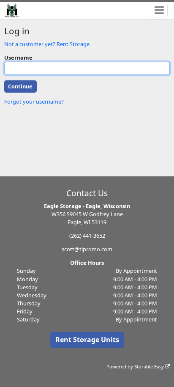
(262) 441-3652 (87, 235)
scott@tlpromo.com (87, 249)
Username (18, 57)
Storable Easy (149, 366)
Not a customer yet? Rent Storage (47, 44)
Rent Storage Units (87, 339)
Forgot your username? (34, 101)
